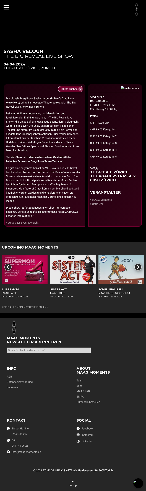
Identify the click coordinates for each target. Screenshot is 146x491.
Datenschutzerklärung (20, 382)
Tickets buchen (68, 89)
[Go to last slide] (8, 267)
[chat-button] (138, 483)
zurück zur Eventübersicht (23, 222)
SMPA (80, 396)
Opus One (97, 204)
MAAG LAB (83, 391)
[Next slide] (138, 267)
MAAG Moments (102, 199)
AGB (9, 376)
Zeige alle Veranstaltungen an (24, 307)
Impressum (13, 387)
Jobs (79, 386)
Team (80, 380)
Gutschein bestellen (88, 402)
